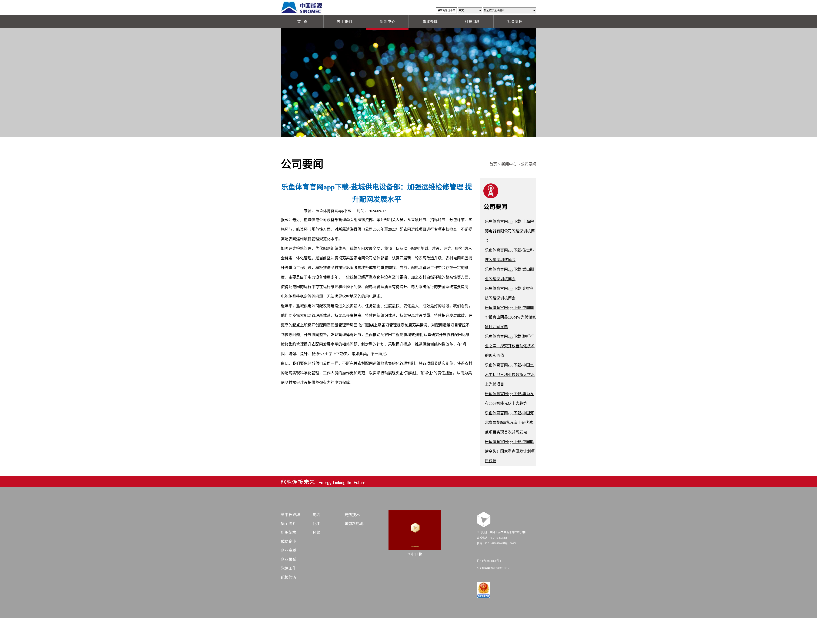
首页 (493, 164)
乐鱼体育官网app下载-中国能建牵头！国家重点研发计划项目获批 (510, 451)
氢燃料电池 (354, 524)
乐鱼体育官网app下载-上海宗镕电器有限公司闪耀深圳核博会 (510, 231)
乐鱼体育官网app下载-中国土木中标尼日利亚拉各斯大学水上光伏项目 (510, 374)
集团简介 (288, 524)
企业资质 (288, 550)
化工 (316, 524)
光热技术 (352, 515)
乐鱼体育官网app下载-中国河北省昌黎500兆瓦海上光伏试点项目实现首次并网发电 (509, 422)
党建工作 (288, 568)
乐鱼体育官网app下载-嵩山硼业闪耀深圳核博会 (509, 274)
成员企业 (288, 541)
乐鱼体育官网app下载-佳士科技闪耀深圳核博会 (509, 255)
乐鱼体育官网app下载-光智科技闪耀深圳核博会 (509, 293)
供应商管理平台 (446, 10)
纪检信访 (288, 577)
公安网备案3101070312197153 (493, 568)
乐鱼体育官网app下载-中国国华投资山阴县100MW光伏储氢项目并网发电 (510, 317)
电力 (316, 515)
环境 (316, 533)
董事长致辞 (290, 515)
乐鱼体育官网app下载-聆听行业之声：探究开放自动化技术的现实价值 (510, 346)
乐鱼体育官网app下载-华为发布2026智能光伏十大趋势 (509, 399)
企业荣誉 (288, 559)
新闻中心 (509, 164)
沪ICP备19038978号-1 (489, 560)
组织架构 (288, 533)
